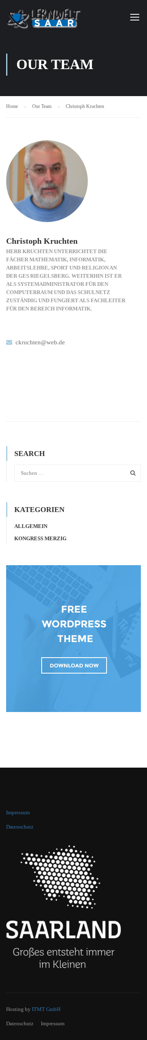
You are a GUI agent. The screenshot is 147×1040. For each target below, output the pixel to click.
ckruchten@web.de (40, 342)
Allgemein (30, 526)
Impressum (18, 812)
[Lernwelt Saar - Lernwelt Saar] (49, 18)
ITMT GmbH (46, 1009)
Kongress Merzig (40, 538)
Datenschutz (19, 827)
